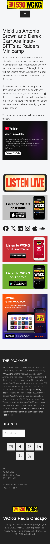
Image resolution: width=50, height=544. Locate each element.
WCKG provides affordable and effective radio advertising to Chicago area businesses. (23, 411)
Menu (25, 14)
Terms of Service (25, 531)
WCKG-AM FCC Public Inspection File (27, 528)
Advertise (38, 531)
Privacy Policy (10, 531)
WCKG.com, (7, 374)
